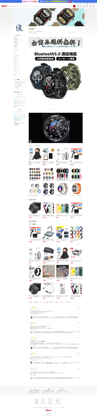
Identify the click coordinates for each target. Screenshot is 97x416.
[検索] (74, 6)
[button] (93, 4)
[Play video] (55, 128)
